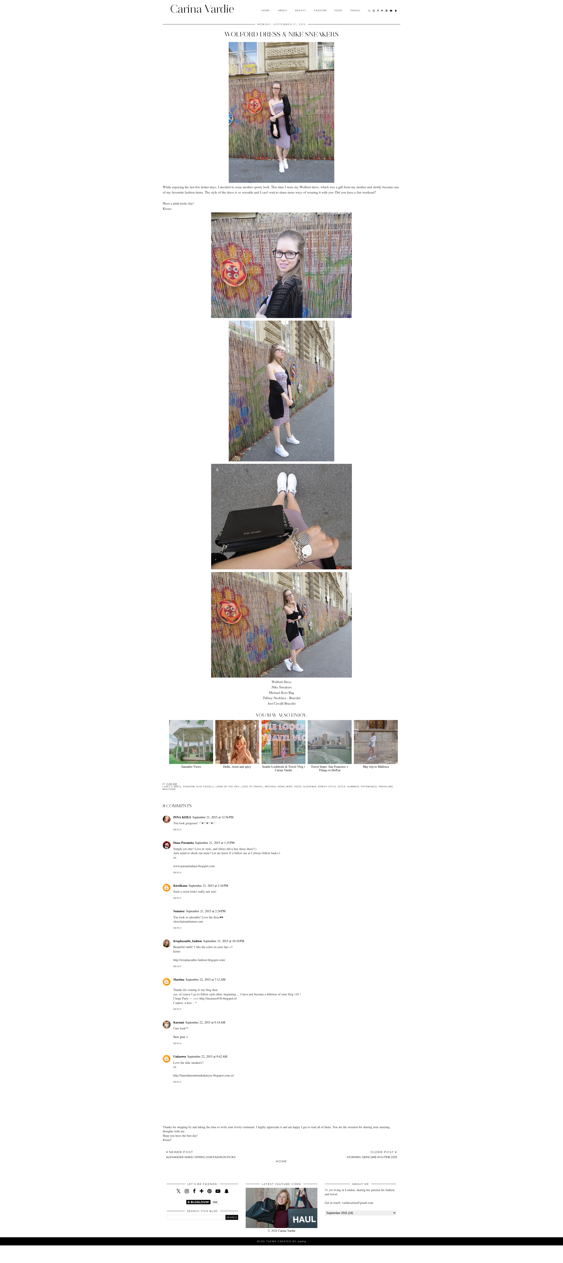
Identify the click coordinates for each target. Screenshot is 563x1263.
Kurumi (178, 1022)
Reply (177, 829)
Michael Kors (275, 786)
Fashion (320, 10)
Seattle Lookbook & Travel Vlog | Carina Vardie (283, 768)
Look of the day (228, 786)
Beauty (300, 10)
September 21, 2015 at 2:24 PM (205, 911)
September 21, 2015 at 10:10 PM (223, 941)
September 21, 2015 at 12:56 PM (212, 817)
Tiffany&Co (369, 786)
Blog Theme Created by (281, 1241)
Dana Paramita (183, 842)
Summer (353, 786)
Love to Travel (252, 786)
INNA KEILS (182, 817)
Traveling (385, 786)
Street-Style (327, 786)
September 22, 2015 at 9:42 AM (207, 1056)
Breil (177, 786)
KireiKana (180, 885)
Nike (289, 786)
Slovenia (309, 786)
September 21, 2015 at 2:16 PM (208, 885)
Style (342, 786)
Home (265, 10)
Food (338, 10)
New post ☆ (181, 1037)
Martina (178, 979)
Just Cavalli (205, 786)
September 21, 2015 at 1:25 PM (214, 843)
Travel (355, 10)
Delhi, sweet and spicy (237, 766)
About (282, 10)
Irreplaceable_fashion (187, 941)
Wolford (169, 789)
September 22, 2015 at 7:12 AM (205, 979)
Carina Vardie (202, 9)
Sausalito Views (191, 766)
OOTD (298, 786)
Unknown (179, 1056)
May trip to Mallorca (376, 766)
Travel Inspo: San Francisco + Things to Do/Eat (329, 768)
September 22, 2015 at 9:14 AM (205, 1022)
